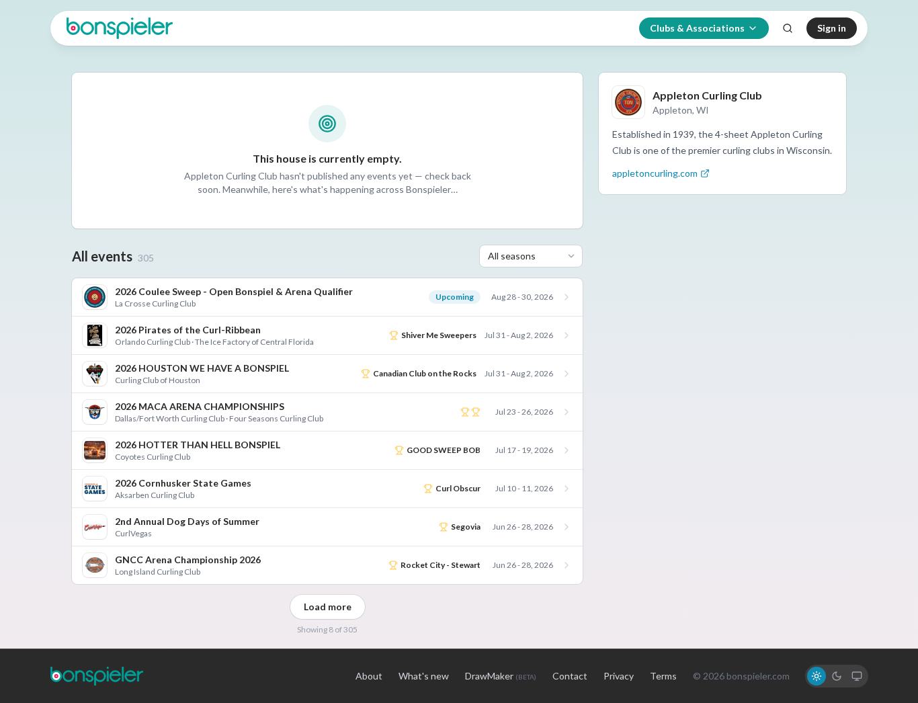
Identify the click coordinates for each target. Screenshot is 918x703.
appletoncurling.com (655, 173)
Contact (569, 675)
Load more (327, 606)
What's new (424, 675)
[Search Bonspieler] (787, 28)
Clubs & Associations (697, 28)
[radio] (816, 676)
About (369, 675)
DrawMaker (500, 675)
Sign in (831, 28)
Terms (663, 675)
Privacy (618, 675)
